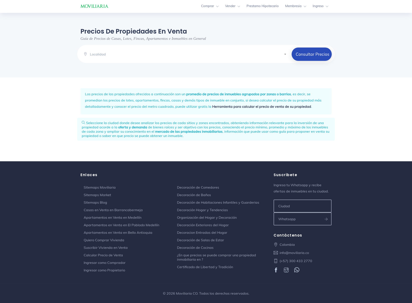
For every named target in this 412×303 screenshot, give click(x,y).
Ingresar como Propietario (104, 270)
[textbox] (189, 54)
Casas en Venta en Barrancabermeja (113, 210)
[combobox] (189, 54)
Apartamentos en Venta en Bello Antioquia (118, 232)
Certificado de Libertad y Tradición (205, 267)
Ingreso (318, 6)
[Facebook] (276, 270)
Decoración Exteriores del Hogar (203, 225)
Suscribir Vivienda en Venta (106, 247)
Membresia (293, 6)
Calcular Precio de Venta (103, 255)
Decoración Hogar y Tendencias (202, 210)
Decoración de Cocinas (195, 247)
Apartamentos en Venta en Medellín (112, 217)
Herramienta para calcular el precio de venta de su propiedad (261, 106)
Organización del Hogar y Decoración (207, 217)
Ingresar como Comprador (105, 262)
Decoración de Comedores (198, 187)
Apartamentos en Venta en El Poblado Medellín (121, 225)
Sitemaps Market (97, 195)
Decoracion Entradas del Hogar (202, 232)
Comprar (207, 6)
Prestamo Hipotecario (263, 6)
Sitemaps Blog (95, 202)
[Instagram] (287, 270)
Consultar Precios (312, 54)
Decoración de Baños (194, 195)
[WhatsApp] (297, 270)
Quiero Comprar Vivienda (104, 240)
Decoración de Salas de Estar (200, 240)
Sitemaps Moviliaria (100, 187)
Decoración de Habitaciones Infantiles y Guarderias (218, 202)
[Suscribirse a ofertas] (326, 219)
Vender (230, 6)
